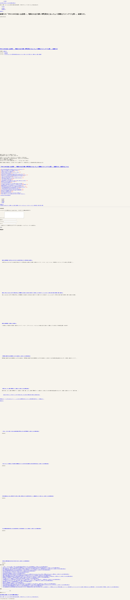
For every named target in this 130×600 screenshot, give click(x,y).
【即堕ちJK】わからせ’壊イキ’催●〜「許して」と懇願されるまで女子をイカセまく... (12, 186)
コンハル (6, 52)
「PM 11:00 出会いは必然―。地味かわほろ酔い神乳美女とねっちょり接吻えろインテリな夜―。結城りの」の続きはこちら (34, 166)
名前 (1, 219)
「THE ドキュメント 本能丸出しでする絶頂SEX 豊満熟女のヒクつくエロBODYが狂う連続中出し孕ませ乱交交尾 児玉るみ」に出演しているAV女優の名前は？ (25, 463)
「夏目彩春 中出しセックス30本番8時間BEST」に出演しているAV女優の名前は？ (17, 581)
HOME (3, 6)
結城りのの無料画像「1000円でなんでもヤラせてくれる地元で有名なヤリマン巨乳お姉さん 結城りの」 (17, 260)
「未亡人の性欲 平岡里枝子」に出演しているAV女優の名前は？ (13, 573)
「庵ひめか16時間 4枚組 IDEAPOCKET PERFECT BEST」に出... (9, 188)
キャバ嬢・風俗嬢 (38, 54)
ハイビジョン (6, 54)
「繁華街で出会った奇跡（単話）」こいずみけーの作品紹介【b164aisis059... (11, 177)
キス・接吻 (32, 54)
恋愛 (13, 54)
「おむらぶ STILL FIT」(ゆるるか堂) (6, 179)
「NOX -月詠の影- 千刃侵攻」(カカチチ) (6, 178)
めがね (18, 54)
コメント (2, 217)
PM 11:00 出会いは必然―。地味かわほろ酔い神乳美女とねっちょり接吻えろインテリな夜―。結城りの (29, 49)
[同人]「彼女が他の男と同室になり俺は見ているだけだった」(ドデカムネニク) (12, 169)
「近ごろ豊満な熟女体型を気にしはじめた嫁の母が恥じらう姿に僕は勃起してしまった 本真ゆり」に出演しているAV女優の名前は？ (21, 528)
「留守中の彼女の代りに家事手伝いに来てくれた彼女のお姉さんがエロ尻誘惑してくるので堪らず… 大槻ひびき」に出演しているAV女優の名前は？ (29, 583)
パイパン (21, 54)
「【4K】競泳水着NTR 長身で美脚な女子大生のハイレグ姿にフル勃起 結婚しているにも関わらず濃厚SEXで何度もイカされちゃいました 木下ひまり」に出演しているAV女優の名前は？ (36, 584)
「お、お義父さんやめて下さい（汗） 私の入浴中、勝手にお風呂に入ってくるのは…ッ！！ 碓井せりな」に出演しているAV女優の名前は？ (27, 580)
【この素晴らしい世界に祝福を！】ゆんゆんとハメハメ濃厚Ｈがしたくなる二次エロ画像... (13, 184)
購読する (1, 400)
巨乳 (29, 54)
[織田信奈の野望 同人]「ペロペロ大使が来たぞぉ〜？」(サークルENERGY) (11, 185)
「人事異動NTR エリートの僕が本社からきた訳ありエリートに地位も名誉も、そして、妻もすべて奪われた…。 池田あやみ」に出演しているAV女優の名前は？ (31, 579)
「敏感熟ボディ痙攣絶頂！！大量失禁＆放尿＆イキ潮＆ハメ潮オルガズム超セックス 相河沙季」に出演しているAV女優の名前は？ (26, 577)
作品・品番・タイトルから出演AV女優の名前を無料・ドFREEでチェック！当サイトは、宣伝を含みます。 (19, 596)
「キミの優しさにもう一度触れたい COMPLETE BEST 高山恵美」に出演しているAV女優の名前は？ (20, 578)
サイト (1, 223)
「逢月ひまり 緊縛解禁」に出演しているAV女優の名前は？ (13, 582)
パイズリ (26, 54)
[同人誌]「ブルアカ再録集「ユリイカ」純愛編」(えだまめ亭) (9, 170)
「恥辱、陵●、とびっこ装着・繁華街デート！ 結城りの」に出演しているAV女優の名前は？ (15, 388)
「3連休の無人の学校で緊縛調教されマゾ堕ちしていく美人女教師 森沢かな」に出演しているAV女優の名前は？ (22, 585)
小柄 (24, 54)
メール (1, 221)
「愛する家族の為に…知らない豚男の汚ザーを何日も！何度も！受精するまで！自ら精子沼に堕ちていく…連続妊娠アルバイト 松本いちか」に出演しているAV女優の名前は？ (34, 568)
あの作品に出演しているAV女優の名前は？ (9, 594)
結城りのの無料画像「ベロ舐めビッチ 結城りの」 (9, 323)
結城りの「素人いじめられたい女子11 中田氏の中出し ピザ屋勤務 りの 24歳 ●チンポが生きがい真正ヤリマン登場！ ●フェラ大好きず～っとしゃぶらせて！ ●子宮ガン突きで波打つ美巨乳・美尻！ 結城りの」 (32, 292)
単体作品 (15, 54)
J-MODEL (6, 53)
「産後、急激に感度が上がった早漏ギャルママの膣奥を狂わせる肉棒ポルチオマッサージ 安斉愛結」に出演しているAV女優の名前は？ (26, 575)
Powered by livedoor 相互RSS (6, 195)
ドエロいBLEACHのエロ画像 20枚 (6, 182)
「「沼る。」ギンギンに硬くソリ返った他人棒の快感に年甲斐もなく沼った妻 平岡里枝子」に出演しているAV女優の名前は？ (20, 431)
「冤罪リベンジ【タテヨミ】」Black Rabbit (7, 171)
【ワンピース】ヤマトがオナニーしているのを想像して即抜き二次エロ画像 (11, 183)
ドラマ (10, 54)
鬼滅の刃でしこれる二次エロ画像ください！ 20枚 (8, 181)
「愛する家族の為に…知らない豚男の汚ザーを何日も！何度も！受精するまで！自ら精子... (13, 180)
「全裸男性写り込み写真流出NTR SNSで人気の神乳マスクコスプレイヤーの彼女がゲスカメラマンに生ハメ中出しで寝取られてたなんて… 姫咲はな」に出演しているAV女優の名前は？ (35, 574)
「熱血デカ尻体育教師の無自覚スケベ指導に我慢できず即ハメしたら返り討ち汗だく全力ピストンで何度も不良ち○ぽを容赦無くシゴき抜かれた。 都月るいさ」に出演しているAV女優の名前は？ (37, 576)
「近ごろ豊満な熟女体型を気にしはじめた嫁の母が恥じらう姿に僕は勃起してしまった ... (13, 187)
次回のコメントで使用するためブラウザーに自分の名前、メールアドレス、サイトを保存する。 (18, 225)
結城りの (5, 51)
